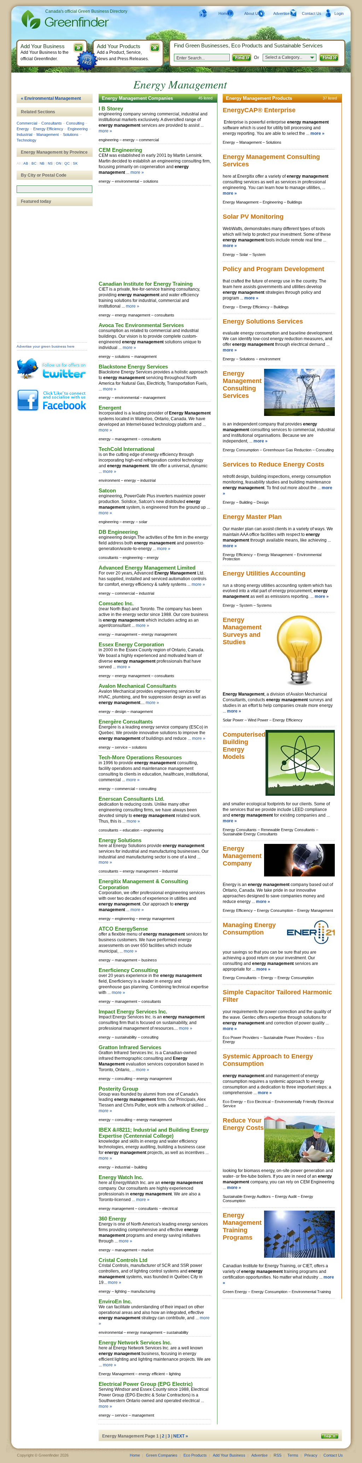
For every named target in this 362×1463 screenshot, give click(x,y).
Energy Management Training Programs (242, 1226)
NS (50, 163)
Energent (110, 408)
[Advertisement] (152, 233)
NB (42, 163)
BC (33, 163)
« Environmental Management (51, 98)
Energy (23, 129)
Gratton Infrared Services (130, 1047)
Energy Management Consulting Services (242, 384)
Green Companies (161, 1455)
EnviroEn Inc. (115, 1301)
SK (75, 163)
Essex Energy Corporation (131, 644)
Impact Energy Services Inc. (133, 1011)
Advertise (281, 13)
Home (223, 13)
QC (67, 163)
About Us (252, 13)
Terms (292, 1455)
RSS (277, 1455)
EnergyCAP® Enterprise (259, 110)
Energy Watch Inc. (121, 1177)
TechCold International (126, 449)
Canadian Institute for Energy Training (146, 284)
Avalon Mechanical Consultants (137, 686)
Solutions (70, 134)
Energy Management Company (242, 856)
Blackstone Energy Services (133, 367)
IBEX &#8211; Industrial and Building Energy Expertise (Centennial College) (154, 1133)
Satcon (107, 490)
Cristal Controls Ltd (123, 1260)
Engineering (78, 129)
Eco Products (195, 1455)
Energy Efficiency (48, 129)
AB (25, 163)
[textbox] (54, 189)
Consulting (75, 123)
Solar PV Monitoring (253, 216)
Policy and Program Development (273, 269)
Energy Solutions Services (263, 321)
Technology (26, 140)
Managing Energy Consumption (249, 928)
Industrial (24, 134)
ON (58, 163)
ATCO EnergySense (123, 929)
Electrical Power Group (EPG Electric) (146, 1384)
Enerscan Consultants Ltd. (131, 799)
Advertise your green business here (46, 346)
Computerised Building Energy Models (244, 745)
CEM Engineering (120, 150)
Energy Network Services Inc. (135, 1342)
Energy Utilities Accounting (264, 573)
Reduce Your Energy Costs (243, 1124)
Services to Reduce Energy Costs (273, 464)
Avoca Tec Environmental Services (141, 325)
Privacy (310, 1455)
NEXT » (180, 1436)
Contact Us (311, 13)
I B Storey (111, 108)
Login (339, 13)
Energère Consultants (126, 722)
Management (47, 134)
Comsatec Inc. (116, 603)
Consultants (51, 123)
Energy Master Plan (252, 516)
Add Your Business (229, 1455)
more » (105, 130)
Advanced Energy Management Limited (147, 568)
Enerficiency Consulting (128, 970)
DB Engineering (118, 532)
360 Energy (112, 1219)
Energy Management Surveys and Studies (242, 631)
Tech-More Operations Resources (140, 757)
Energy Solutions (120, 840)
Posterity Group (118, 1089)
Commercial (27, 123)
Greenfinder (64, 19)
